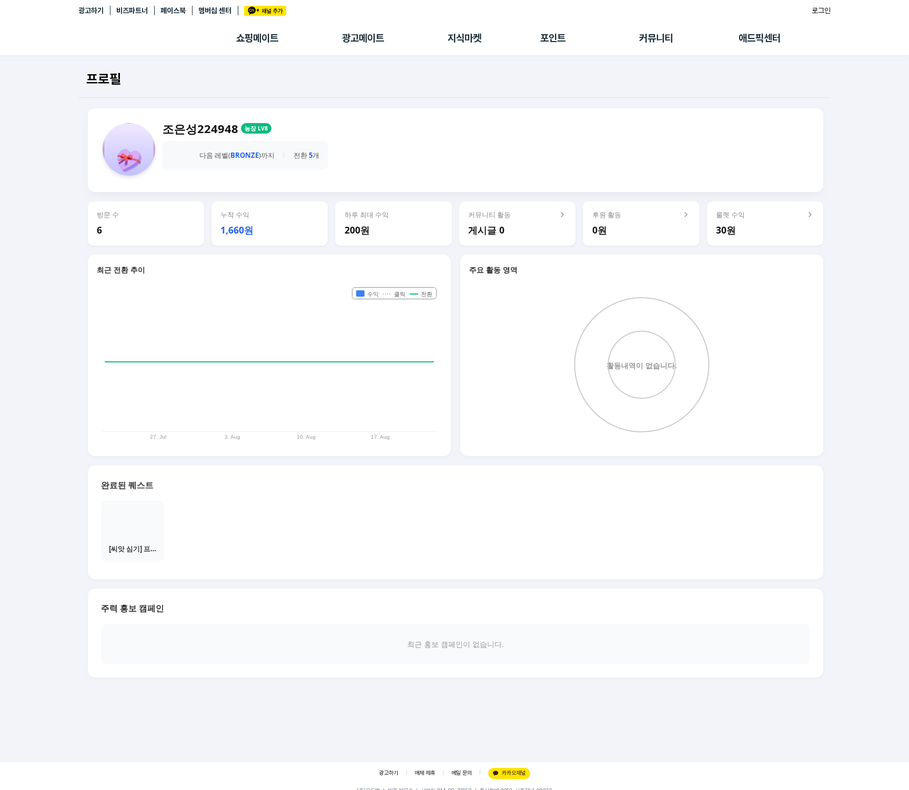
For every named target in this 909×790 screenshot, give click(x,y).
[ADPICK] (157, 38)
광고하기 (91, 10)
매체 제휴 (425, 772)
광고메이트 (363, 38)
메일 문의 (461, 772)
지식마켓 (464, 38)
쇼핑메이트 (257, 38)
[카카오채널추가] (265, 11)
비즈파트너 (132, 10)
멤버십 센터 (214, 10)
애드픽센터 (760, 38)
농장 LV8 (256, 128)
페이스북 (173, 10)
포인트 (552, 38)
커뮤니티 (656, 38)
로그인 (821, 10)
